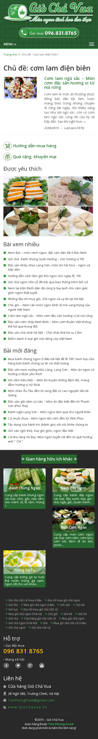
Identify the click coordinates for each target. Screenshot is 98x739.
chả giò (53, 614)
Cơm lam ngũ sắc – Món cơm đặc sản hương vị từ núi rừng (69, 83)
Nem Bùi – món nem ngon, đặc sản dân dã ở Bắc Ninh (47, 253)
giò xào (65, 605)
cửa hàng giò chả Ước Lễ (40, 618)
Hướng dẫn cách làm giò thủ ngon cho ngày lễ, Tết (44, 276)
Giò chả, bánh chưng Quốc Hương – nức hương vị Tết (46, 259)
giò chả (13, 618)
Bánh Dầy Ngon (73, 488)
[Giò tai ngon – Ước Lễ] (70, 191)
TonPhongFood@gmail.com (31, 700)
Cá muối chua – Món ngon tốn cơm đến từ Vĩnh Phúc (46, 418)
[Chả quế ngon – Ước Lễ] (25, 191)
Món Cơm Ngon (74, 527)
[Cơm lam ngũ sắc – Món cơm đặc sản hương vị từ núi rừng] (20, 87)
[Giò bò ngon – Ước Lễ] (25, 221)
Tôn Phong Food (60, 724)
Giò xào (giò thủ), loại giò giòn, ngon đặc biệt (40, 431)
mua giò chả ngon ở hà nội (25, 614)
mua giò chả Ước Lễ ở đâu (70, 623)
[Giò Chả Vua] (49, 13)
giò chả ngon (17, 628)
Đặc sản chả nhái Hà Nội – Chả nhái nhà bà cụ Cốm (45, 332)
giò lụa (13, 609)
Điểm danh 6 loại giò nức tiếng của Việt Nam (40, 339)
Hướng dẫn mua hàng (35, 145)
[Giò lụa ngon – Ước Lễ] (70, 221)
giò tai (80, 605)
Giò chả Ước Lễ (41, 628)
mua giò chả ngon (73, 618)
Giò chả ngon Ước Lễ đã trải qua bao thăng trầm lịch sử (48, 282)
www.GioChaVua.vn (27, 707)
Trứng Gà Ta (24, 570)
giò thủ (13, 605)
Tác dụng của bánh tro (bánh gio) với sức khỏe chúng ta (48, 424)
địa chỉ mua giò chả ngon (64, 600)
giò (45, 623)
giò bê (68, 614)
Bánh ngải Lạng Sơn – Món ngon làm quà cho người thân (49, 412)
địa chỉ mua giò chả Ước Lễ (40, 609)
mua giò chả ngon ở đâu (39, 605)
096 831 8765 (23, 651)
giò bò (82, 614)
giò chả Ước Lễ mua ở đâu (25, 600)
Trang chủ (10, 54)
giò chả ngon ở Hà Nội (22, 623)
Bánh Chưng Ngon (24, 488)
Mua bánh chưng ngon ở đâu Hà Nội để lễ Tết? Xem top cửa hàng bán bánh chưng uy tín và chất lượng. (51, 361)
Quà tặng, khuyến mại (35, 156)
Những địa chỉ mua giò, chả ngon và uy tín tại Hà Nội (45, 299)
